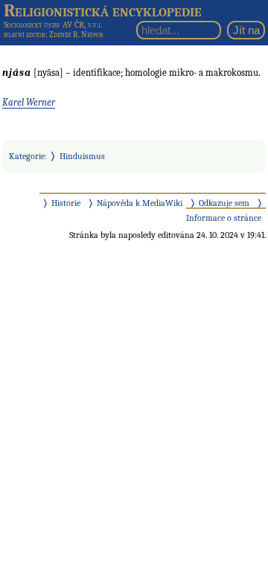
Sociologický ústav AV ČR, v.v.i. (53, 24)
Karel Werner (28, 102)
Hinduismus (82, 156)
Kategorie (27, 156)
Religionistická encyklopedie (103, 10)
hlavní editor (24, 34)
